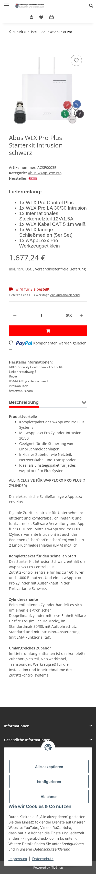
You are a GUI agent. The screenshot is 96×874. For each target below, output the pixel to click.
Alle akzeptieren (49, 766)
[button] (92, 6)
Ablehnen (49, 796)
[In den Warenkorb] (13, 48)
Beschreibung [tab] (24, 402)
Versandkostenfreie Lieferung (60, 269)
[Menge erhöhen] (81, 315)
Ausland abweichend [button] (65, 295)
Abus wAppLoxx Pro (44, 172)
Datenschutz (43, 858)
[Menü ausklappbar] (6, 3)
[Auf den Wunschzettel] (76, 60)
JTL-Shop (57, 867)
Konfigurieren (49, 781)
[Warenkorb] (55, 17)
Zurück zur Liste (25, 31)
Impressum (17, 858)
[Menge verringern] (14, 315)
